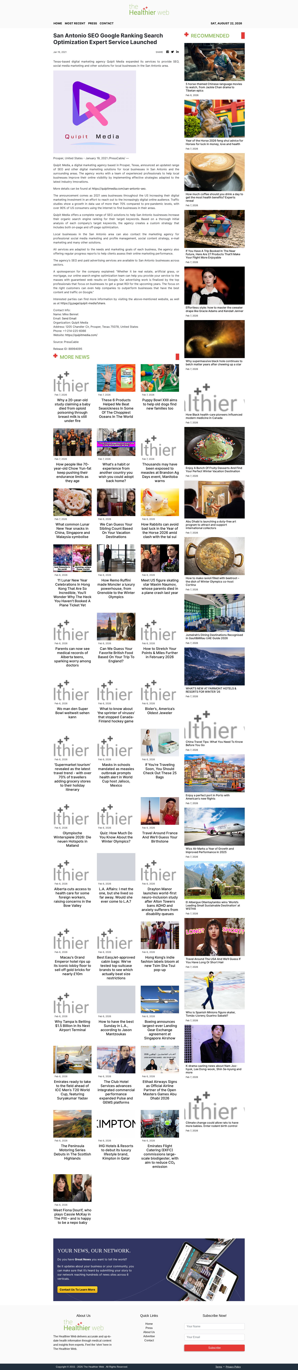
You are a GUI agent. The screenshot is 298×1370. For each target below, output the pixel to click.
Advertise (149, 1336)
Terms (218, 1366)
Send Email (69, 318)
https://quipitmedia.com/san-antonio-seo (119, 188)
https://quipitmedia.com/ (81, 335)
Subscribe (214, 1347)
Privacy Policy (233, 1366)
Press (149, 1327)
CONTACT (107, 23)
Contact (149, 1340)
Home (149, 1323)
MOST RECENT (75, 23)
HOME (57, 23)
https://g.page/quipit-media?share (83, 303)
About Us (149, 1332)
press (92, 23)
